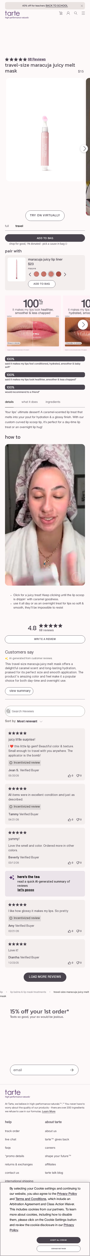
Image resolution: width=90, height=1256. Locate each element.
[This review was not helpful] (78, 776)
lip (1, 992)
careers (50, 1148)
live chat (10, 1139)
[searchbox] (48, 711)
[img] (7, 59)
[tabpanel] (45, 418)
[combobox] (45, 721)
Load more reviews (45, 977)
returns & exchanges (19, 1164)
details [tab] (9, 402)
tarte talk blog (54, 1173)
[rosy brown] (43, 274)
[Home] (17, 1093)
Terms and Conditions (30, 1199)
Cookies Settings (58, 1248)
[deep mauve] (58, 274)
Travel (19, 226)
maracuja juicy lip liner (45, 259)
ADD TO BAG (41, 284)
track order (12, 1131)
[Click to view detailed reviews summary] (19, 691)
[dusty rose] (36, 274)
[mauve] (51, 274)
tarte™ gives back (57, 1139)
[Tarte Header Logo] (17, 15)
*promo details (14, 1156)
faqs (8, 1148)
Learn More (48, 1111)
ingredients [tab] (53, 402)
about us (51, 1131)
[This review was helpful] (69, 776)
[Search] (75, 14)
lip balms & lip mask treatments (28, 992)
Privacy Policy (67, 1193)
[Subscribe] (72, 1070)
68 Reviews (37, 59)
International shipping (19, 1181)
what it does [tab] (30, 402)
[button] (60, 14)
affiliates (50, 1164)
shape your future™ (58, 1156)
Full (7, 226)
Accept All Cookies (58, 1240)
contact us (12, 1173)
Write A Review (45, 639)
